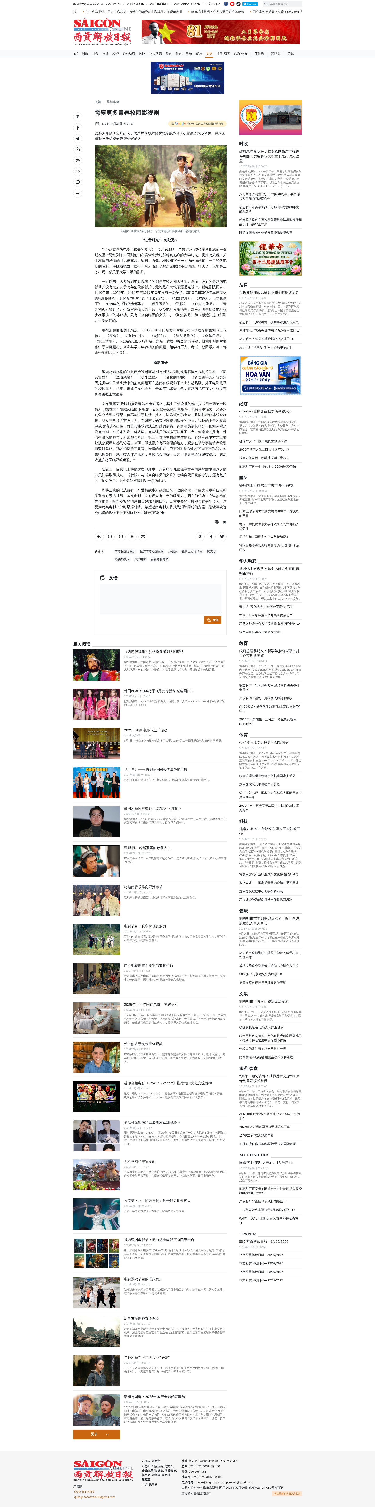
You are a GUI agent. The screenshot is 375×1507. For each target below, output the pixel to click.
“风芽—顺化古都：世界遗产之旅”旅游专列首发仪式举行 (269, 1078)
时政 (85, 53)
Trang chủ (76, 54)
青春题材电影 (159, 559)
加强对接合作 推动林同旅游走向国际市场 (267, 1144)
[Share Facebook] (77, 127)
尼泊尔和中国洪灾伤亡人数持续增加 (264, 537)
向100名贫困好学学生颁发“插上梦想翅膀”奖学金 (269, 709)
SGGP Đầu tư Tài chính (187, 3)
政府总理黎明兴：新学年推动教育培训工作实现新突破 (269, 653)
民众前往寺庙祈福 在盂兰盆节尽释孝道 (266, 1057)
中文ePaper (213, 3)
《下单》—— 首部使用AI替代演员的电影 (156, 769)
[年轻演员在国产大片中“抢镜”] (96, 1370)
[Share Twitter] (77, 138)
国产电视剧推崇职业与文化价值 (148, 965)
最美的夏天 (122, 559)
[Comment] (77, 182)
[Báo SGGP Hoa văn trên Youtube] (232, 4)
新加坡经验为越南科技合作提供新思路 (265, 899)
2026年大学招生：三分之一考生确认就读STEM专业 (267, 722)
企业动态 (129, 53)
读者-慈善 (223, 53)
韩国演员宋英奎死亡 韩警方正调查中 (152, 808)
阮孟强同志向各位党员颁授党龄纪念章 (265, 232)
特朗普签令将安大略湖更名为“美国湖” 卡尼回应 (269, 547)
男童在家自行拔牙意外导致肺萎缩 (262, 983)
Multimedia (254, 1155)
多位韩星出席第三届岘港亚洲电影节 (152, 1122)
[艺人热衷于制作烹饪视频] (96, 1057)
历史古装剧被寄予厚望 (141, 1318)
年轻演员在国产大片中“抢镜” (147, 1357)
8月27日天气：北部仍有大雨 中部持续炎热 (268, 1218)
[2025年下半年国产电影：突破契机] (96, 1018)
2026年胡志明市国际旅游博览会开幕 (264, 1127)
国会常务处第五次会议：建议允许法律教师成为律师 (210, 12)
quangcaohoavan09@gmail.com (94, 1497)
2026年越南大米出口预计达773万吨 (264, 449)
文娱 (209, 53)
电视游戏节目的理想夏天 (143, 1279)
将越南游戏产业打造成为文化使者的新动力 (269, 874)
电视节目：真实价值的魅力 (145, 926)
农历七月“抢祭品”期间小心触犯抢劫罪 (265, 347)
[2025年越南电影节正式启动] (96, 743)
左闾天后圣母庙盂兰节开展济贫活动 (264, 615)
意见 (291, 53)
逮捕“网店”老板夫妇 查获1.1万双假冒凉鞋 (267, 330)
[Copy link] (77, 171)
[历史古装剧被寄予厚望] (96, 1331)
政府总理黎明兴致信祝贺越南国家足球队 (267, 776)
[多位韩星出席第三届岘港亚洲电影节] (96, 1135)
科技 (189, 53)
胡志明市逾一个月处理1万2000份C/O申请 (267, 466)
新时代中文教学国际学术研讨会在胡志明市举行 (269, 571)
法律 (105, 53)
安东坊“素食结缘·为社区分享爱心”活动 (266, 606)
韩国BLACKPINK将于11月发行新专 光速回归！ (159, 691)
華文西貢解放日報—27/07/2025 (261, 1280)
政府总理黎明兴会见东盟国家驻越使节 (139, 12)
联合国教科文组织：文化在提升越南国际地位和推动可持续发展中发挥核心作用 (270, 1038)
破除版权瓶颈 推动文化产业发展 (261, 1027)
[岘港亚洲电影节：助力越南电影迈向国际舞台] (96, 1253)
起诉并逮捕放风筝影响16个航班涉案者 (269, 292)
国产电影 (140, 559)
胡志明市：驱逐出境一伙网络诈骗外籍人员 (269, 322)
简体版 (259, 53)
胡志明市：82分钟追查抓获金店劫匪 (264, 339)
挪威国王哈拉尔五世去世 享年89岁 (266, 485)
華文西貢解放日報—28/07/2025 (261, 1272)
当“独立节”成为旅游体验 (256, 1135)
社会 (95, 53)
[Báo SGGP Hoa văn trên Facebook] (226, 4)
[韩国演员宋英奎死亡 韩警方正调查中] (96, 821)
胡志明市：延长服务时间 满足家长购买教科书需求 (269, 687)
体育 (179, 53)
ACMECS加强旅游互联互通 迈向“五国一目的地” (269, 1116)
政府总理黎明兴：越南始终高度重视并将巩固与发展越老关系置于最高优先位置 (269, 156)
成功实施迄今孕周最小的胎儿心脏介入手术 (269, 966)
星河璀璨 (113, 102)
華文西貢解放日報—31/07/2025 (264, 1242)
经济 (115, 53)
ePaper (247, 1234)
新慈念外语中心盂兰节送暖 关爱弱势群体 (268, 623)
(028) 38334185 (84, 1491)
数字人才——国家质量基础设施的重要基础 (269, 883)
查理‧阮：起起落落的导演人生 (147, 848)
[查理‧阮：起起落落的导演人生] (96, 861)
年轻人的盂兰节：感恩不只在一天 (262, 1049)
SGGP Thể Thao (159, 3)
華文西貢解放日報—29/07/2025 (261, 1263)
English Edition (135, 3)
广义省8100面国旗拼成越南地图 (261, 1201)
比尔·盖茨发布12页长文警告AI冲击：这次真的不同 (269, 513)
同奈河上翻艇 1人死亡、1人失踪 (264, 1163)
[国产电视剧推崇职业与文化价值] (96, 978)
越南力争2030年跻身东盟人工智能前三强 (269, 831)
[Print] (77, 160)
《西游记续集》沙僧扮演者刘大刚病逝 (154, 652)
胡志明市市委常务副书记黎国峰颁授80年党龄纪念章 (269, 209)
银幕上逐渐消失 (192, 551)
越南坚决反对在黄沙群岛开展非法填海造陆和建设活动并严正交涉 (270, 222)
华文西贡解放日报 (102, 32)
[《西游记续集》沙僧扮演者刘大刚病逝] (96, 665)
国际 (142, 53)
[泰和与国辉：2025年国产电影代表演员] (96, 1410)
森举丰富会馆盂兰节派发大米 (259, 632)
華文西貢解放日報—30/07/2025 (261, 1255)
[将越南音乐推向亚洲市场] (96, 900)
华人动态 (155, 53)
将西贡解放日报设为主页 (287, 1493)
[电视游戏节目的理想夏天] (96, 1292)
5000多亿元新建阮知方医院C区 (261, 974)
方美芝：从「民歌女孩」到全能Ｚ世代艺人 (157, 1201)
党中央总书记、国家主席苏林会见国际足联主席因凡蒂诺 (270, 795)
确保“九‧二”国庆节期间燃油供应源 (263, 441)
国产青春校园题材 (152, 551)
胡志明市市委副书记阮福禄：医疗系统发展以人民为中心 (269, 920)
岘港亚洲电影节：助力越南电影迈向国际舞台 (159, 1240)
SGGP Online (113, 3)
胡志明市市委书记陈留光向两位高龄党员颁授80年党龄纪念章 (270, 1191)
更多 (94, 1434)
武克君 (211, 551)
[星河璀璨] (77, 193)
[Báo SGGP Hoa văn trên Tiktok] (238, 4)
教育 (169, 53)
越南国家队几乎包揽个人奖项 (259, 784)
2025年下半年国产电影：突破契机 (151, 1005)
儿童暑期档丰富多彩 (140, 1161)
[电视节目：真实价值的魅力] (96, 939)
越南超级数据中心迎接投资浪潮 (261, 891)
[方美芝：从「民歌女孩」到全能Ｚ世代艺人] (96, 1214)
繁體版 (275, 53)
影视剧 (172, 551)
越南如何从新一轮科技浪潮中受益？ (264, 458)
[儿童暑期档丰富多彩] (96, 1174)
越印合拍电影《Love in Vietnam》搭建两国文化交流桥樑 (168, 1083)
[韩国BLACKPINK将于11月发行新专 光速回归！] (96, 704)
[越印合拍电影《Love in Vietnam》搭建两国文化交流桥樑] (96, 1096)
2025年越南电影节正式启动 (145, 730)
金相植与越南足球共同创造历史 (263, 743)
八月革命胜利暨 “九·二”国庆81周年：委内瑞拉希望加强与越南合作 (269, 196)
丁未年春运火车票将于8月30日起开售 (265, 1210)
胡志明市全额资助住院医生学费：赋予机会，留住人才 (270, 955)
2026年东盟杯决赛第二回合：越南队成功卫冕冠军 (269, 808)
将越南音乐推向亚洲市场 (143, 887)
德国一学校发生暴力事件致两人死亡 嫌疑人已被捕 (269, 526)
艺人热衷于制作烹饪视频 (143, 1044)
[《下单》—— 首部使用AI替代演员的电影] (96, 782)
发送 (216, 620)
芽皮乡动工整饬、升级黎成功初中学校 (265, 698)
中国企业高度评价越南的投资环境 (265, 411)
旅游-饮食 (241, 53)
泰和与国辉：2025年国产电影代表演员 (154, 1397)
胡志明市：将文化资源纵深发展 (263, 1001)
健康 (199, 53)
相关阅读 (81, 644)
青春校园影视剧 (125, 551)
